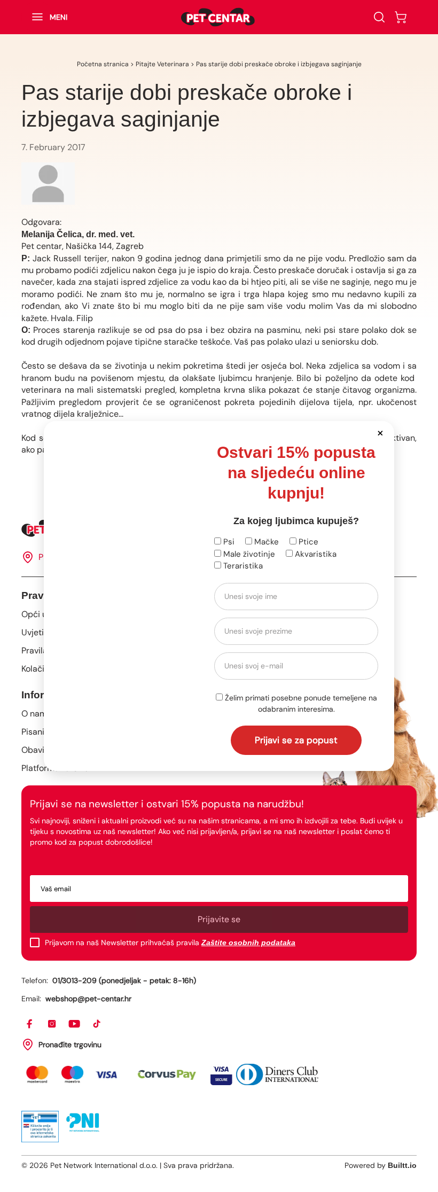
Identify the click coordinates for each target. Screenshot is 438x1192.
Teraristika (242, 565)
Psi (227, 541)
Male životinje (248, 554)
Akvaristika (315, 554)
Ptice (307, 541)
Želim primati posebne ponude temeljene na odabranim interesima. (300, 703)
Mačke (265, 541)
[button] (380, 432)
